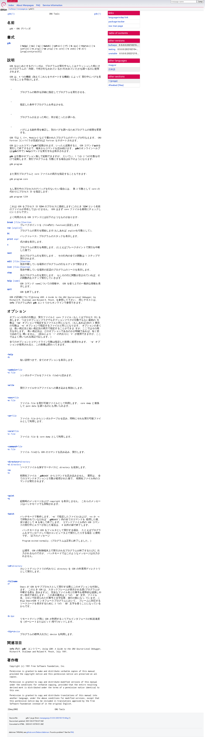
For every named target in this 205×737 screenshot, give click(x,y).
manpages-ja (22, 9)
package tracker (116, 21)
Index (11, 5)
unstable (112, 53)
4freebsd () (116, 85)
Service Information (52, 5)
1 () (113, 81)
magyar (112, 65)
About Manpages (25, 5)
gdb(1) (11, 14)
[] (19, 222)
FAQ (38, 5)
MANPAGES (12, 1)
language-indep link (118, 17)
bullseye (12, 9)
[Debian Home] (3, 5)
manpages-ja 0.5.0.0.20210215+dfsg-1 (55, 718)
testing (111, 49)
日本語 (111, 69)
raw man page (115, 26)
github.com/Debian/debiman (37, 732)
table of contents (118, 33)
